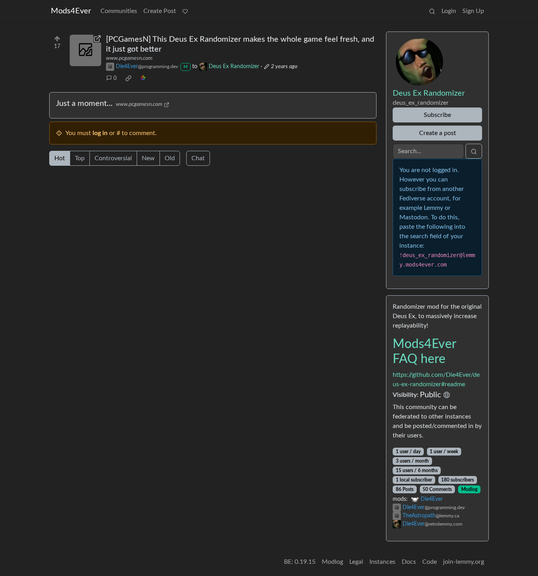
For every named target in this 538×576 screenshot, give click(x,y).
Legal (356, 562)
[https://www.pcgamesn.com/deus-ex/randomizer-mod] (85, 50)
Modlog (469, 489)
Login (449, 11)
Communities (118, 11)
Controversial (113, 158)
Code (429, 562)
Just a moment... (84, 103)
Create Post (159, 11)
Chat (198, 158)
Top (80, 158)
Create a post (437, 133)
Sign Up (473, 11)
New (148, 158)
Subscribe (437, 115)
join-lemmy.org (463, 562)
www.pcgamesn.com (129, 58)
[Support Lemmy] (185, 11)
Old (170, 158)
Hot (59, 158)
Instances (382, 562)
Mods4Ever (71, 11)
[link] (128, 78)
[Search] (432, 11)
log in (100, 133)
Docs (409, 562)
